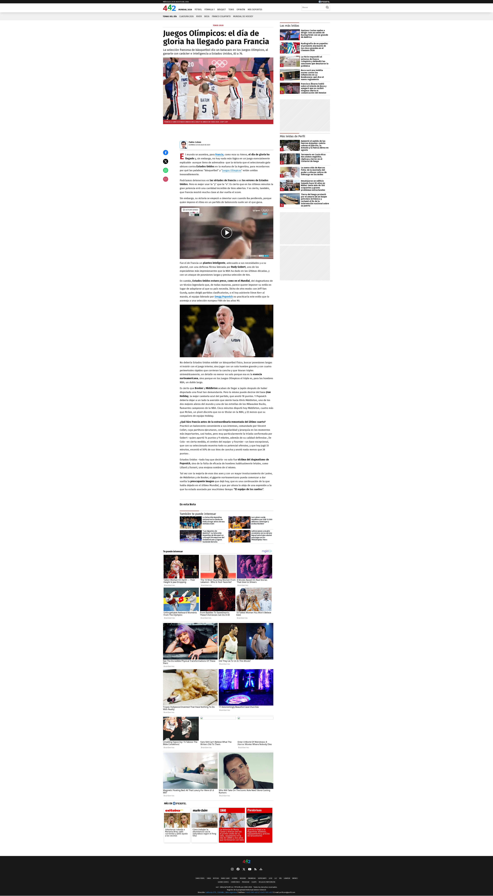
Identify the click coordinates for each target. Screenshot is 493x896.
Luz (275, 878)
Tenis (231, 9)
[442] (246, 861)
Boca (206, 16)
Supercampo (262, 878)
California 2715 (210, 892)
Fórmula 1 (209, 9)
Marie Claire (225, 878)
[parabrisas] (259, 811)
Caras (209, 878)
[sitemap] (261, 869)
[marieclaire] (204, 811)
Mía (280, 878)
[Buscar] (327, 7)
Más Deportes (255, 9)
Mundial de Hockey (243, 16)
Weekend (243, 878)
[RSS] (255, 869)
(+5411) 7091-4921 (251, 892)
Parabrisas (252, 878)
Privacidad (245, 882)
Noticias (216, 878)
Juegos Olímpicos (231, 170)
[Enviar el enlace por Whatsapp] (165, 170)
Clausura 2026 (186, 16)
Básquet (221, 9)
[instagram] (232, 869)
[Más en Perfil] (179, 803)
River (199, 16)
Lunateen (287, 878)
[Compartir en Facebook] (165, 152)
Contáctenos (235, 882)
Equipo (254, 882)
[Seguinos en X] (244, 869)
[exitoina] (177, 811)
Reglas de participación (267, 882)
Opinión (241, 9)
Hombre (235, 878)
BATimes (294, 878)
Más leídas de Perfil (292, 136)
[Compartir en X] (165, 161)
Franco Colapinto (221, 16)
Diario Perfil (200, 878)
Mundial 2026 (185, 9)
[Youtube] (249, 869)
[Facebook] (238, 869)
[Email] (165, 179)
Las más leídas (289, 25)
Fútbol (198, 9)
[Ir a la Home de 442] (169, 10)
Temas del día (170, 16)
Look (270, 878)
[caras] (232, 811)
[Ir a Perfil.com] (324, 2)
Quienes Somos (223, 882)
